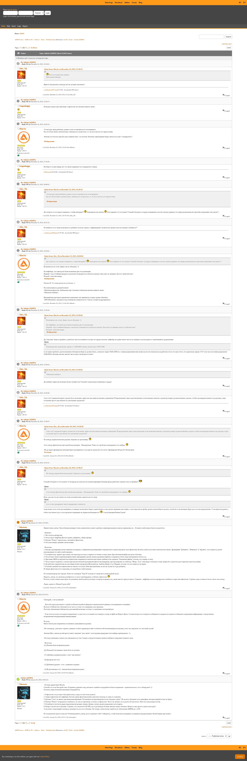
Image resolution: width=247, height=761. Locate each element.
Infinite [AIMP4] (27, 521)
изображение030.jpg (50, 233)
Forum (134, 2)
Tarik (70, 39)
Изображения (49, 141)
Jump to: (204, 736)
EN (244, 2)
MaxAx (22, 129)
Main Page (109, 2)
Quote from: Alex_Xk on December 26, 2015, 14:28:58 (63, 426)
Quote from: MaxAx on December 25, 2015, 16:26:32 (63, 190)
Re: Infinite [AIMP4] (28, 62)
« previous (225, 44)
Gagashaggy (24, 106)
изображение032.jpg (50, 406)
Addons (127, 2)
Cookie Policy (44, 757)
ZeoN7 (66, 39)
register (14, 9)
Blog (140, 2)
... (28, 48)
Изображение (49, 279)
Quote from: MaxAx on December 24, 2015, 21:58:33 (63, 69)
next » (230, 44)
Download (118, 2)
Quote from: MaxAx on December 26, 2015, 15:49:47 (63, 468)
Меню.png (47, 172)
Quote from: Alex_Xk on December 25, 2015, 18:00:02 (63, 256)
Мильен (23, 527)
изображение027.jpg (50, 90)
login (8, 9)
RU (240, 2)
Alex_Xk (23, 68)
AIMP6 (21, 33)
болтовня (47, 452)
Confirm (240, 757)
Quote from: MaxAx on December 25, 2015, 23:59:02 (63, 315)
